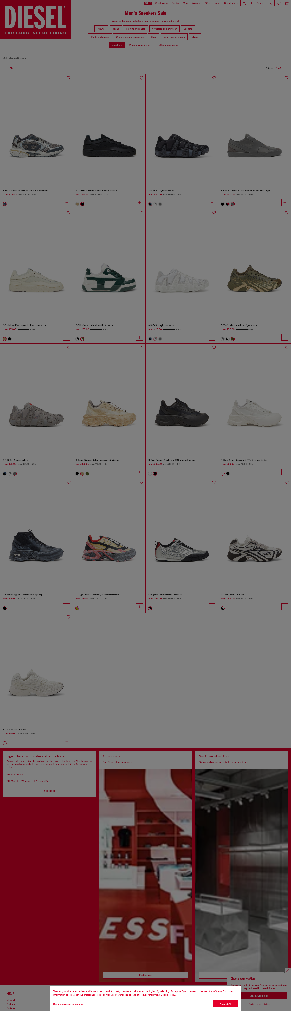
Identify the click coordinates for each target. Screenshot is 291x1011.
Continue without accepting (68, 1004)
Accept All (225, 1004)
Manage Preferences (117, 994)
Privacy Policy (148, 994)
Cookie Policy (168, 994)
